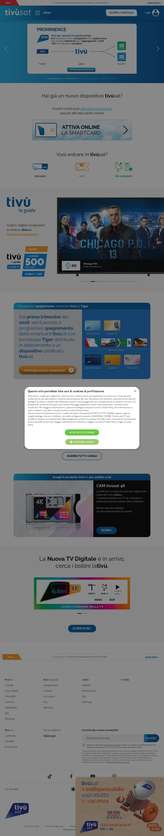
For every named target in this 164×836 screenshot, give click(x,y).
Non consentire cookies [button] (135, 391)
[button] (82, 442)
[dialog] (82, 418)
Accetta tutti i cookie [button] (82, 432)
